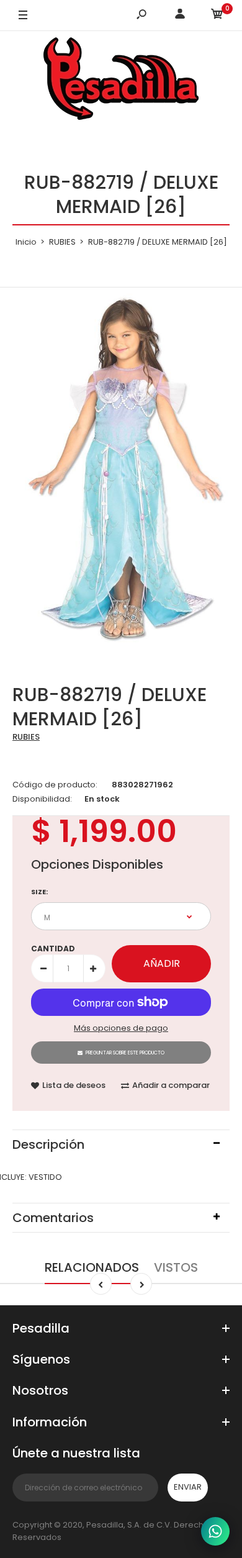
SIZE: (39, 892)
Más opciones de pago (121, 1028)
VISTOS (176, 1267)
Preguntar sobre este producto (125, 1052)
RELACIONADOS (92, 1267)
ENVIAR (188, 1487)
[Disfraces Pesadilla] (121, 80)
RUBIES (26, 737)
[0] (217, 15)
